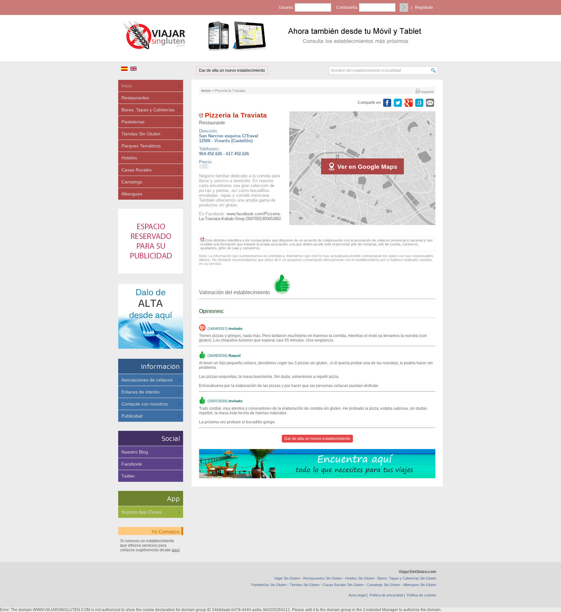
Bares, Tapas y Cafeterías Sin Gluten (407, 578)
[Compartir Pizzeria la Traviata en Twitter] (398, 103)
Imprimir (427, 92)
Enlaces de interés (140, 391)
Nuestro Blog (134, 452)
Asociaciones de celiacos (147, 379)
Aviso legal (357, 595)
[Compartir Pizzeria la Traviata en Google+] (409, 103)
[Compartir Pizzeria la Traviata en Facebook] (387, 103)
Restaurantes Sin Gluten (322, 578)
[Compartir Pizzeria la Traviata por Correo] (430, 103)
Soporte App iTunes (141, 512)
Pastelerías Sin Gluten (268, 585)
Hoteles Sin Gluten (359, 578)
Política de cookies (421, 595)
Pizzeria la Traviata (230, 91)
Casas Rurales (136, 169)
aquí (176, 550)
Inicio (126, 85)
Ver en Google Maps (366, 166)
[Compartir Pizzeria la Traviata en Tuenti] (419, 103)
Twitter (128, 476)
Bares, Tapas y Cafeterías (148, 109)
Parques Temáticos (141, 145)
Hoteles (129, 157)
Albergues (131, 193)
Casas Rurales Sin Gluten (343, 585)
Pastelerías (132, 121)
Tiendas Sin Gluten (140, 133)
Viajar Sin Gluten (287, 578)
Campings (131, 181)
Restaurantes (135, 97)
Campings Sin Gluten (383, 585)
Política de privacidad (386, 595)
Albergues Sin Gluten (419, 585)
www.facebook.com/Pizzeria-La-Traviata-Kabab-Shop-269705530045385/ (240, 216)
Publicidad (132, 415)
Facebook (131, 464)
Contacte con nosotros (144, 403)
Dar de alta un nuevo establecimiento (232, 70)
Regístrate (424, 7)
